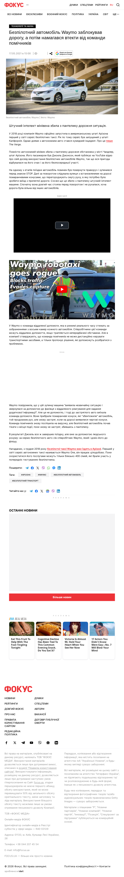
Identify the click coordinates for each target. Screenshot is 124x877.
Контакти (104, 866)
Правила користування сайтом (14, 722)
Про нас (10, 714)
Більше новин (62, 597)
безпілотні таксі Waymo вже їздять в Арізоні (74, 448)
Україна (93, 14)
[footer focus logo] (18, 689)
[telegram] (23, 742)
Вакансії (40, 714)
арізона (26, 475)
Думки (74, 5)
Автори (39, 708)
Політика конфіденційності (80, 866)
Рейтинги (101, 5)
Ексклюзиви (34, 14)
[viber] (39, 742)
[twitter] (14, 742)
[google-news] (48, 742)
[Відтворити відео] (62, 289)
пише (109, 140)
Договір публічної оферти (46, 721)
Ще (114, 14)
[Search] (118, 4)
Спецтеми (86, 5)
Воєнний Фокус (57, 14)
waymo (42, 475)
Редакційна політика (12, 733)
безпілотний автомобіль (68, 475)
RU (111, 5)
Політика (78, 14)
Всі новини (14, 14)
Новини (10, 698)
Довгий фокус (14, 708)
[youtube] (31, 742)
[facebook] (6, 742)
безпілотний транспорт (25, 481)
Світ (105, 14)
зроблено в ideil (14, 871)
